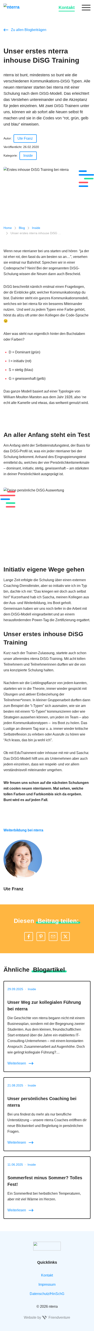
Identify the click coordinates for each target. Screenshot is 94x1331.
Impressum (47, 1284)
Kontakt (67, 7)
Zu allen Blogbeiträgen (28, 30)
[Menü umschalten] (86, 7)
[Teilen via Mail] (53, 936)
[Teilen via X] (65, 936)
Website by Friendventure (47, 1317)
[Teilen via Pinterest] (41, 936)
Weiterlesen (16, 1063)
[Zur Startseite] (17, 7)
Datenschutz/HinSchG (47, 1294)
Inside (28, 155)
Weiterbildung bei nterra (23, 830)
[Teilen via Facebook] (28, 936)
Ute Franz (25, 138)
